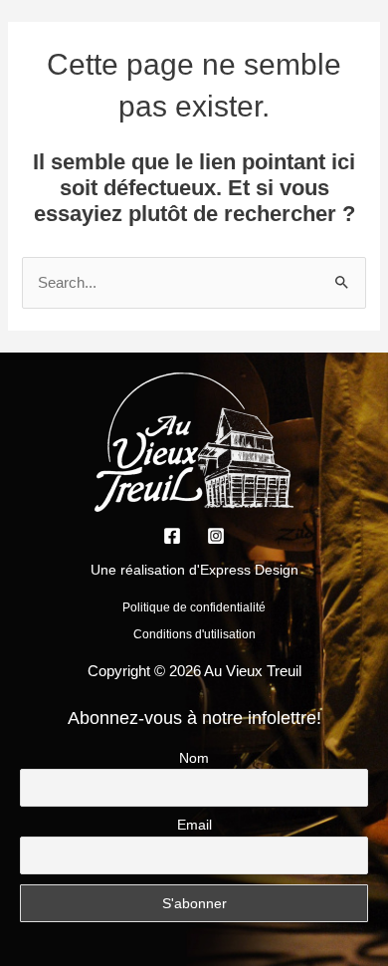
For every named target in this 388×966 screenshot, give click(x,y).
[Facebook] (172, 536)
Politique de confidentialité (194, 607)
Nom (194, 758)
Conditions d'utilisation (194, 634)
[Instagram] (216, 536)
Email (194, 825)
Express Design (249, 570)
